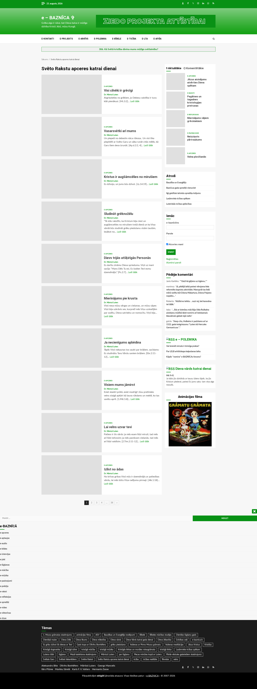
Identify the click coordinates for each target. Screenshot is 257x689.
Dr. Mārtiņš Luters (111, 95)
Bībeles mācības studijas (160, 635)
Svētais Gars (48, 659)
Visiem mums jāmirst (71, 390)
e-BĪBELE (116, 39)
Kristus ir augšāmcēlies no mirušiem (71, 179)
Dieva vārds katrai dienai (193, 369)
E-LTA (145, 39)
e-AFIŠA (157, 39)
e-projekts (66, 39)
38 (112, 503)
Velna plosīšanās (175, 155)
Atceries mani (175, 244)
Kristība (207, 645)
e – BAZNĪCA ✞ (58, 17)
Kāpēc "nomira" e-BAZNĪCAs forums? (183, 357)
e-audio (3, 544)
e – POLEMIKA (186, 339)
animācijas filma (83, 635)
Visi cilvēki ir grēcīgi (71, 94)
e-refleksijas (193, 114)
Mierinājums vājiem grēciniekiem (175, 118)
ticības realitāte (150, 659)
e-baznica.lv (197, 640)
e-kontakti (47, 39)
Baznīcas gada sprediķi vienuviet (181, 188)
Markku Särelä (62, 669)
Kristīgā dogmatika (51, 650)
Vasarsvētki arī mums (71, 136)
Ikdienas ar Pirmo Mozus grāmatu (145, 645)
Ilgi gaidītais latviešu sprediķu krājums (183, 193)
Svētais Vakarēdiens (68, 659)
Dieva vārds (116, 640)
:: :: (152, 676)
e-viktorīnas (5, 613)
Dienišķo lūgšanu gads (186, 635)
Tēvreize (165, 659)
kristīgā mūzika (106, 650)
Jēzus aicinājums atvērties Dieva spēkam (175, 81)
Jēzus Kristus (194, 645)
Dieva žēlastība (164, 640)
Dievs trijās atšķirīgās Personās (71, 263)
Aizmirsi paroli (173, 262)
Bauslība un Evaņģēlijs (176, 183)
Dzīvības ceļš (182, 640)
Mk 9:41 (170, 376)
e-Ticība (131, 39)
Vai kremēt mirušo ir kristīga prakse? (182, 346)
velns (175, 659)
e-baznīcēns (172, 223)
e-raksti (191, 93)
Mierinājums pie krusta (71, 305)
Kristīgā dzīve (71, 650)
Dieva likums (81, 640)
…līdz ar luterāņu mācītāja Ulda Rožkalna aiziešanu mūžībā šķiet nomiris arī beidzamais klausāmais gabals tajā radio (187, 313)
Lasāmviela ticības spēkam (178, 199)
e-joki (2, 560)
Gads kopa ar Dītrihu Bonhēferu (91, 645)
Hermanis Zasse (100, 669)
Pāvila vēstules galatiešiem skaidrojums (184, 655)
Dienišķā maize (50, 640)
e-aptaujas (5, 538)
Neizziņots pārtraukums (175, 137)
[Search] (214, 39)
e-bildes (3, 549)
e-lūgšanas (5, 565)
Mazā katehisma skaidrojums (83, 655)
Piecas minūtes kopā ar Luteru (148, 655)
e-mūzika (4, 576)
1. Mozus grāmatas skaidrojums (57, 635)
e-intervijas (5, 554)
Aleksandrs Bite (49, 666)
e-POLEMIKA (100, 39)
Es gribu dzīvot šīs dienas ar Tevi (57, 645)
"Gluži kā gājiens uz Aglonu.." (193, 281)
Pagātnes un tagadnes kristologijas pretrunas (175, 100)
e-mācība (4, 570)
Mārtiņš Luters (107, 655)
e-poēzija (4, 586)
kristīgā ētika (165, 650)
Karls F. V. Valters (81, 669)
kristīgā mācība (88, 650)
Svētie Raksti (87, 659)
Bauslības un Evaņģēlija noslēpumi (119, 635)
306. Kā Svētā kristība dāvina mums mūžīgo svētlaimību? (128, 49)
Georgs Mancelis (106, 666)
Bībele (142, 635)
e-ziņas (3, 618)
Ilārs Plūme (47, 669)
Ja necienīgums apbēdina (71, 348)
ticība (136, 659)
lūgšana (62, 655)
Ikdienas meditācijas (174, 645)
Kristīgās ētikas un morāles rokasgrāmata (136, 650)
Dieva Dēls (66, 640)
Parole (169, 233)
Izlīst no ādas (71, 475)
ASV (97, 635)
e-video (3, 608)
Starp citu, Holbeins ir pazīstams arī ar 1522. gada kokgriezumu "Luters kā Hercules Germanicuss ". (187, 324)
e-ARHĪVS (83, 39)
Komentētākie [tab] (195, 68)
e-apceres (108, 86)
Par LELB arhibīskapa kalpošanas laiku (183, 352)
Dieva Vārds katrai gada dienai (139, 640)
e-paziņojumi (193, 133)
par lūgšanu (124, 655)
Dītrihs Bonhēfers (69, 666)
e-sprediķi (4, 602)
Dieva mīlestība (99, 640)
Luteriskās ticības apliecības (179, 204)
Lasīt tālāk (134, 101)
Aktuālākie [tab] (174, 68)
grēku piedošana (118, 645)
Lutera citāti (48, 655)
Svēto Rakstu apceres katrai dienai (113, 659)
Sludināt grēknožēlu (71, 221)
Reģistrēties (172, 259)
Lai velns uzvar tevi (71, 432)
